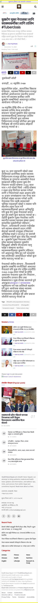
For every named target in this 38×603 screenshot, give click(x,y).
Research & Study (30, 562)
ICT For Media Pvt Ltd (16, 579)
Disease (4, 558)
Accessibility (31, 597)
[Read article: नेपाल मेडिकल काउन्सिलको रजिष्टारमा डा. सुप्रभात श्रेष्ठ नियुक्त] (7, 341)
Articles (4, 555)
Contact (9, 593)
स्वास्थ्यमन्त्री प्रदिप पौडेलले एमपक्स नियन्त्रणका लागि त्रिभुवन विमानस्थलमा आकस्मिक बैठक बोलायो (15, 418)
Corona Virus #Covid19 (11, 305)
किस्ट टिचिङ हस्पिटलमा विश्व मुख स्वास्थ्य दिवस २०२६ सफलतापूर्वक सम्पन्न (21, 460)
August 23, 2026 (30, 332)
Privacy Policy (6, 597)
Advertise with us (7, 595)
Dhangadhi (25, 305)
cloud (24, 583)
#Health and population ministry (18, 302)
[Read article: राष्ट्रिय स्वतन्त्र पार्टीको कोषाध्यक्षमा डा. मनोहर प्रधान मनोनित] (7, 363)
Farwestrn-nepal (8, 308)
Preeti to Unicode (20, 595)
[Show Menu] (3, 6)
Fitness (16, 555)
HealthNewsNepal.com (9, 477)
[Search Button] (35, 6)
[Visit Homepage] (19, 6)
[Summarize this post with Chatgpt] (10, 72)
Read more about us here (24, 486)
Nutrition (29, 558)
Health (16, 558)
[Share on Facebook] (16, 72)
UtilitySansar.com (29, 590)
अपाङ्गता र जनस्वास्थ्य (20, 283)
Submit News (18, 593)
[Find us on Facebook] (4, 516)
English (4, 561)
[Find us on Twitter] (9, 516)
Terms (14, 597)
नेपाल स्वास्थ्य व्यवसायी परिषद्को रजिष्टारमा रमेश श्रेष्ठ (22, 350)
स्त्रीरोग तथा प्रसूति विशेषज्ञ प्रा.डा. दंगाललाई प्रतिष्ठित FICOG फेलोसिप (23, 328)
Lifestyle (17, 561)
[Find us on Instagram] (14, 516)
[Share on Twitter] (28, 72)
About (3, 593)
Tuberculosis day (22, 308)
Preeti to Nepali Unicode (26, 588)
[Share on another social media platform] (33, 72)
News (28, 555)
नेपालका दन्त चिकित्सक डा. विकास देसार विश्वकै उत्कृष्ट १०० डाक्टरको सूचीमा (21, 433)
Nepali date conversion (9, 588)
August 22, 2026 (30, 343)
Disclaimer (21, 597)
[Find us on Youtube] (19, 516)
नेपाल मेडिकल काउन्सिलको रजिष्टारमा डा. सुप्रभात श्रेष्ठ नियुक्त (24, 339)
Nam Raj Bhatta (12, 44)
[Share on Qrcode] (22, 72)
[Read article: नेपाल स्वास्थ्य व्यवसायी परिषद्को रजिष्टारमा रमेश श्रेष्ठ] (7, 352)
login (8, 374)
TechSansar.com (8, 585)
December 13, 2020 (10, 47)
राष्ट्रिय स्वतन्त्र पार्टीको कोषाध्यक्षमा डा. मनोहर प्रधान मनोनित (24, 362)
